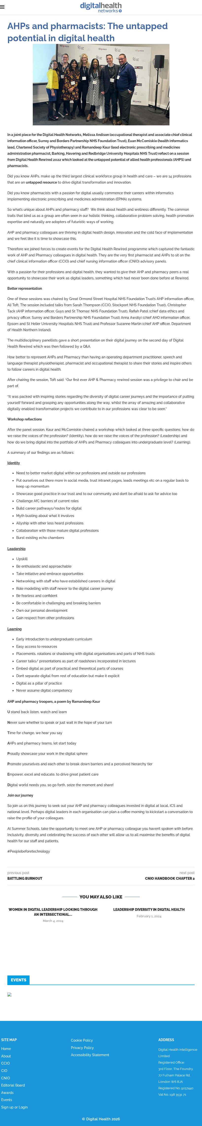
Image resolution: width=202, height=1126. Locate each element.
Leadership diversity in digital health (149, 910)
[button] (101, 931)
